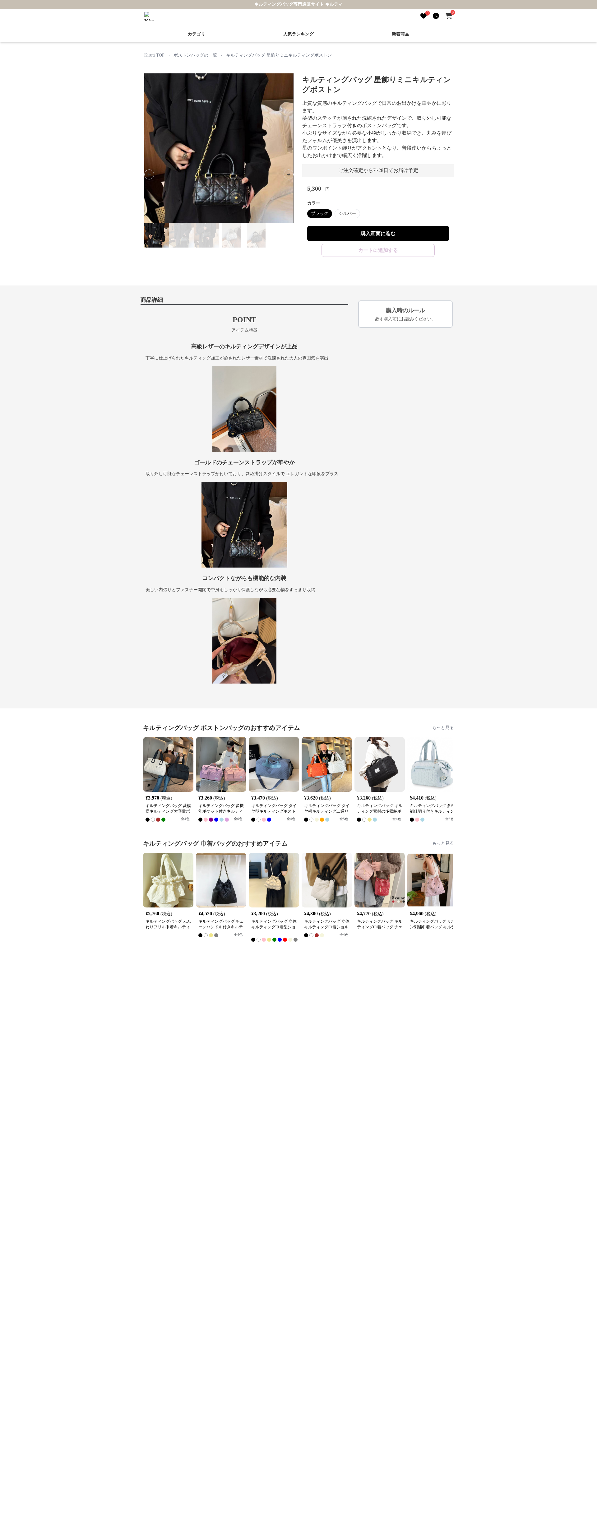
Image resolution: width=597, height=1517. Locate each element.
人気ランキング (298, 34)
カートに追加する (378, 250)
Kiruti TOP (154, 55)
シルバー (347, 213)
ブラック (319, 213)
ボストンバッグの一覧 (195, 55)
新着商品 (400, 34)
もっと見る (443, 727)
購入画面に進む (378, 233)
